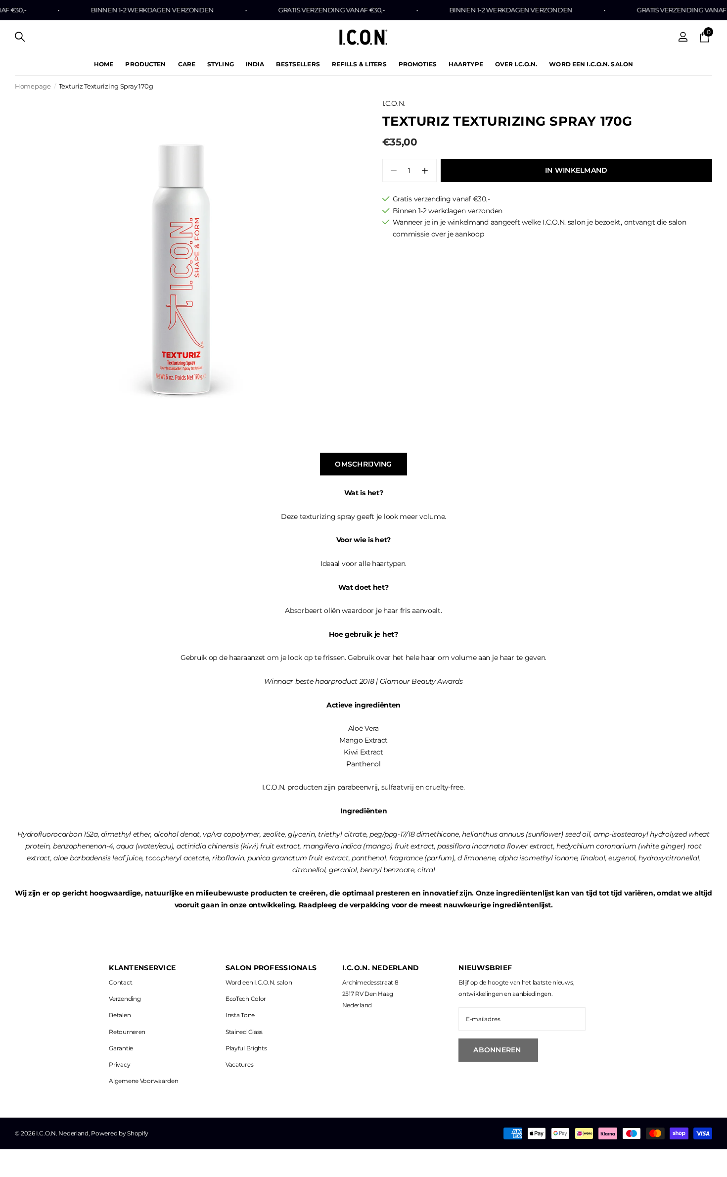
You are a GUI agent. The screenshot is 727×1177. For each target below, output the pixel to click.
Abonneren (498, 1049)
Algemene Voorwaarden (143, 1080)
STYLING (220, 64)
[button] (425, 170)
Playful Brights (246, 1048)
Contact (120, 982)
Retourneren (127, 1032)
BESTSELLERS (297, 64)
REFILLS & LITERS (359, 64)
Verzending (124, 998)
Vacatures (239, 1064)
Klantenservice (142, 967)
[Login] (683, 37)
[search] (20, 37)
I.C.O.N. (394, 103)
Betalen (120, 1015)
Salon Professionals (271, 967)
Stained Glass (244, 1032)
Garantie (121, 1048)
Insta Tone (240, 1015)
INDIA (255, 64)
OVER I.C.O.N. (516, 64)
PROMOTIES (418, 64)
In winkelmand (576, 170)
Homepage (33, 86)
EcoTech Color (246, 998)
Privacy (119, 1064)
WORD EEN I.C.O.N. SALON (591, 64)
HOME (103, 64)
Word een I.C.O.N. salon (259, 982)
